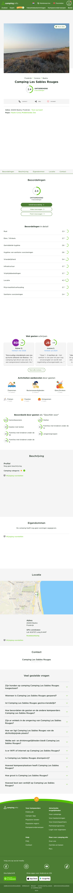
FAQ (27, 841)
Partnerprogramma (56, 826)
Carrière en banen (56, 845)
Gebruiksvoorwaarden (12, 886)
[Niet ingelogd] (69, 3)
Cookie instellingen (45, 886)
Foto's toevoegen (36, 214)
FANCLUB (29, 812)
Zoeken (5, 8)
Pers (50, 849)
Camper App (31, 816)
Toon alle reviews (35, 370)
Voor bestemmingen (57, 818)
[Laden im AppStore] (32, 879)
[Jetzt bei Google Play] (44, 879)
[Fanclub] (20, 8)
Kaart (12, 8)
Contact (29, 845)
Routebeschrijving (33, 635)
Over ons (52, 841)
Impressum (25, 886)
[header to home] (10, 3)
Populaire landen (32, 820)
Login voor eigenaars (57, 829)
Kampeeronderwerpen (57, 8)
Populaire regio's (32, 823)
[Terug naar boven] (36, 799)
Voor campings (55, 814)
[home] (11, 807)
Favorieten (59, 3)
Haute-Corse (16, 112)
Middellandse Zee (29, 112)
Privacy (33, 886)
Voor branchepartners (58, 822)
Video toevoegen (36, 209)
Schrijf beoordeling (35, 205)
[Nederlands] (33, 3)
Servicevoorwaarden (61, 886)
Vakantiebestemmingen (36, 8)
